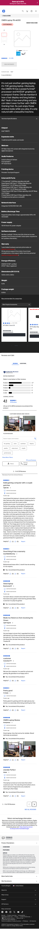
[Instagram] (10, 912)
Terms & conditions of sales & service (11, 921)
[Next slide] (4, 44)
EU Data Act (33, 921)
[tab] (15, 363)
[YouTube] (18, 912)
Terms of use (20, 918)
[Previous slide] (4, 30)
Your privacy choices (9, 918)
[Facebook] (6, 912)
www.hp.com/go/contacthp (9, 255)
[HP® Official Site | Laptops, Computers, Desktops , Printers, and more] (3, 11)
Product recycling (11, 915)
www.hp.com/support (8, 249)
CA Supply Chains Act (7, 916)
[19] (23, 197)
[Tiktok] (22, 912)
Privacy (16, 916)
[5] (7, 217)
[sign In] (31, 11)
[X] (14, 912)
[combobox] (16, 304)
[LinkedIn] (2, 912)
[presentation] (22, 39)
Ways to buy (4, 895)
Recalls (3, 915)
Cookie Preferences (25, 916)
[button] (19, 118)
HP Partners (5, 904)
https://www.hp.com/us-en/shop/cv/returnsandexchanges (21, 827)
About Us (4, 890)
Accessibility (21, 915)
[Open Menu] (36, 11)
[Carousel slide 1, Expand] (22, 39)
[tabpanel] (19, 328)
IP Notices (25, 921)
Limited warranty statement (8, 919)
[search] (23, 11)
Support (3, 899)
